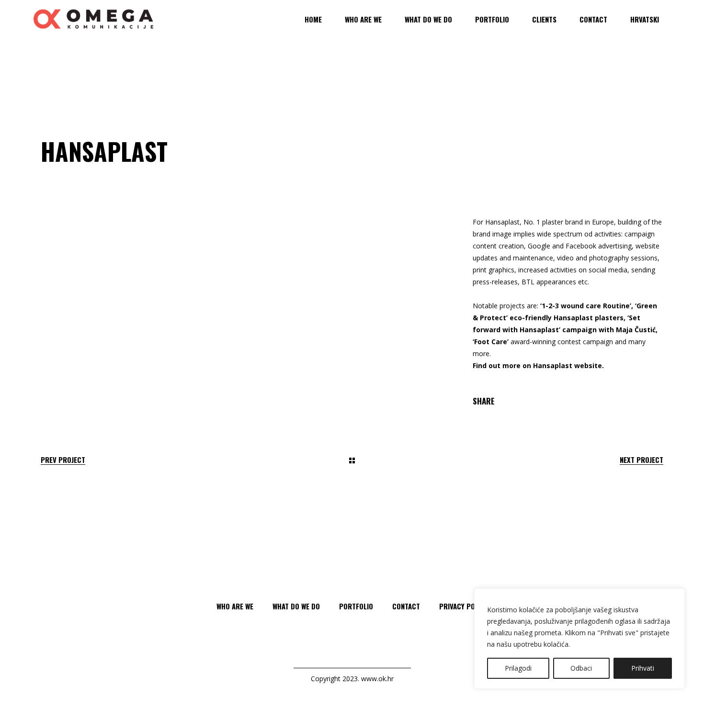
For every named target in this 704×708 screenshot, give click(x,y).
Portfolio (356, 606)
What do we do (296, 606)
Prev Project (63, 460)
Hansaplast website (567, 365)
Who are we (234, 606)
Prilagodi (518, 668)
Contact (406, 606)
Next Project (641, 460)
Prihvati (642, 668)
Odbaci (581, 668)
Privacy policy (463, 606)
